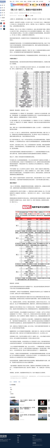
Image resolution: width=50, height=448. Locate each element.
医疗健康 (29, 1)
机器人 (25, 1)
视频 (37, 1)
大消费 (33, 1)
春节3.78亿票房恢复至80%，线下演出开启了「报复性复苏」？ (27, 408)
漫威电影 (15, 381)
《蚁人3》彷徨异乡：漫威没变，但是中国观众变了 (27, 401)
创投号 (3, 17)
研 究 (3, 15)
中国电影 (11, 393)
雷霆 (11, 389)
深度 (11, 1)
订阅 (18, 442)
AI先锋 (21, 1)
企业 (10, 391)
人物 (10, 387)
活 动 (3, 12)
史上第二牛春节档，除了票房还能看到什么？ (27, 415)
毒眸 (28, 15)
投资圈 (3, 10)
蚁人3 (11, 381)
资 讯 (3, 7)
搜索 (18, 437)
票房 (19, 381)
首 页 (3, 5)
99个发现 (41, 1)
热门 (14, 1)
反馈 (18, 439)
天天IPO (17, 1)
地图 (18, 440)
